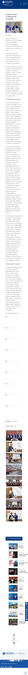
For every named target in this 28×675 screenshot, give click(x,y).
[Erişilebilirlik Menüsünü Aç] (25, 672)
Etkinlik (9, 35)
